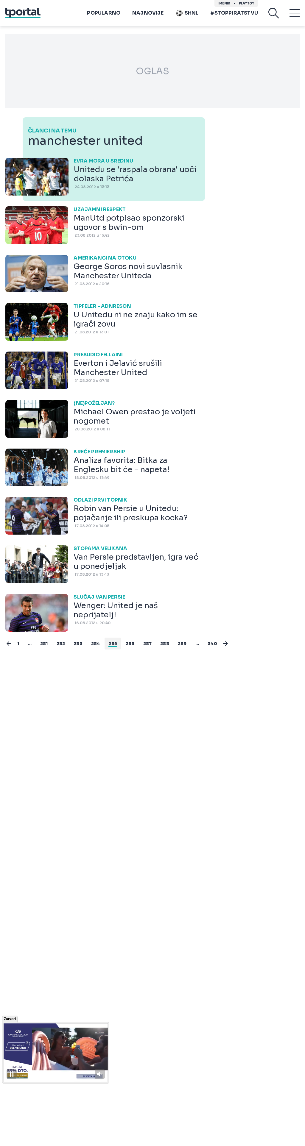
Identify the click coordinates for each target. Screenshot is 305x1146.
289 (182, 643)
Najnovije (148, 13)
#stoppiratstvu (234, 13)
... (30, 643)
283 (78, 643)
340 (212, 643)
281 (44, 643)
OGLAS (152, 71)
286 (130, 643)
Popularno (103, 13)
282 (61, 643)
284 (95, 643)
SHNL (192, 13)
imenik (224, 3)
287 (147, 643)
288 (164, 643)
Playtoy (246, 3)
